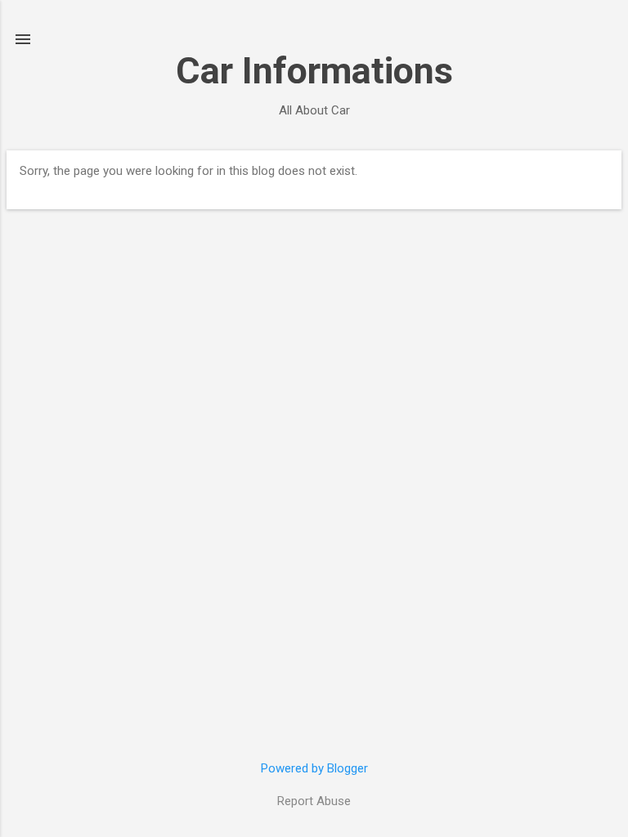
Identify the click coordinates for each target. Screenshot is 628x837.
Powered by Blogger (314, 768)
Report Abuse (314, 801)
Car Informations (314, 70)
